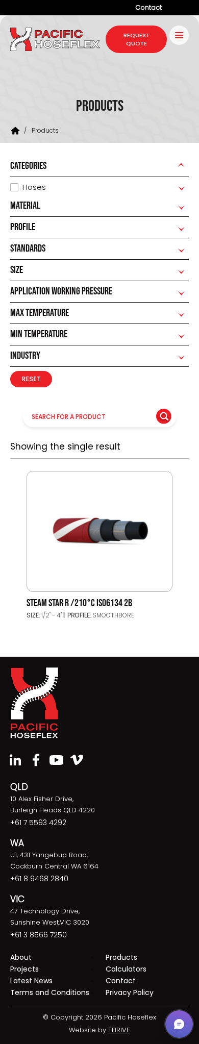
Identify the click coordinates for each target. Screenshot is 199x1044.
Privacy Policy (130, 992)
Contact (148, 7)
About (21, 957)
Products (121, 957)
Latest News (31, 981)
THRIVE (119, 1030)
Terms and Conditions (49, 992)
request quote (136, 39)
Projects (24, 969)
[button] (179, 1024)
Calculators (126, 969)
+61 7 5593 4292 (38, 822)
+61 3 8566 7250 (38, 935)
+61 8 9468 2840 (39, 879)
